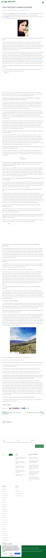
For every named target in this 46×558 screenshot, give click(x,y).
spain (5, 404)
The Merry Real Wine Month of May (19, 466)
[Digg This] (24, 408)
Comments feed (19, 493)
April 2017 (4, 506)
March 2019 (4, 493)
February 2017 (5, 511)
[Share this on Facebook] (10, 408)
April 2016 (4, 517)
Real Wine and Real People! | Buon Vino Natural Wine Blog (34, 472)
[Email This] (26, 408)
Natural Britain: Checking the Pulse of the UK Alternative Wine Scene (34, 478)
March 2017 (4, 508)
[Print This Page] (28, 408)
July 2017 (4, 500)
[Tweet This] (12, 408)
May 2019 (4, 489)
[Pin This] (16, 408)
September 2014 (5, 539)
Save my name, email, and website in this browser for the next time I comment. (17, 442)
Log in (17, 489)
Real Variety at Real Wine (20, 474)
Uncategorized (26, 10)
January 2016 (4, 524)
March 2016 (4, 519)
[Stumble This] (20, 408)
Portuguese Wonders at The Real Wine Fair (20, 471)
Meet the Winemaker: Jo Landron (33, 458)
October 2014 (5, 537)
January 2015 (4, 533)
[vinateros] (23, 81)
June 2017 (4, 502)
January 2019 (4, 497)
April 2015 (4, 528)
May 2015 (4, 526)
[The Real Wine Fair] (8, 2)
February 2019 (5, 495)
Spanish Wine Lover (24, 13)
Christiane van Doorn (33, 460)
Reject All (11, 553)
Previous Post (11, 412)
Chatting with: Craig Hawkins (33, 474)
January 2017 (4, 513)
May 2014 (4, 542)
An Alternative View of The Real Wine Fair (20, 458)
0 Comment (20, 10)
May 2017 (4, 504)
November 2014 (5, 535)
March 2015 (4, 531)
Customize (5, 553)
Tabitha (30, 457)
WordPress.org (19, 495)
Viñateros (7, 16)
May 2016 (4, 515)
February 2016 (5, 522)
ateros (28, 65)
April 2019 (4, 491)
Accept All (17, 553)
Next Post (34, 412)
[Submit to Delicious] (22, 408)
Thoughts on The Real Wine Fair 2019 (19, 462)
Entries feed (18, 491)
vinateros (9, 404)
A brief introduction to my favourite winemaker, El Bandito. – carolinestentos (34, 466)
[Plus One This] (14, 408)
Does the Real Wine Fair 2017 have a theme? (33, 462)
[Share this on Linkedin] (18, 408)
